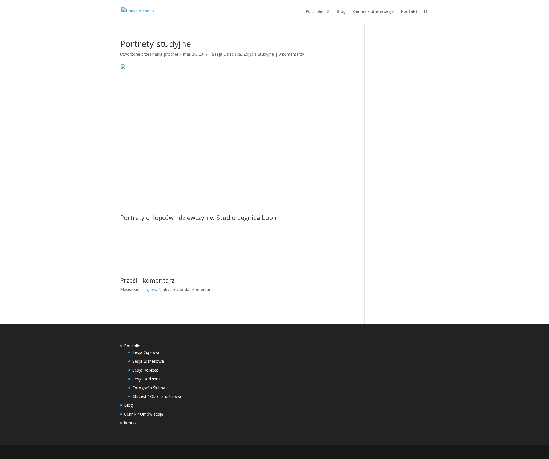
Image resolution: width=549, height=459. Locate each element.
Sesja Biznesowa (148, 361)
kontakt (409, 11)
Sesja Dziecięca (226, 54)
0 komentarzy (291, 54)
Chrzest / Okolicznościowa (156, 396)
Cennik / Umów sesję (373, 11)
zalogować (150, 289)
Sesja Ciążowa (145, 352)
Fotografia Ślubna (148, 387)
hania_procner (165, 54)
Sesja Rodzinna (146, 379)
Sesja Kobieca (145, 370)
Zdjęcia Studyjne (258, 54)
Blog (341, 11)
